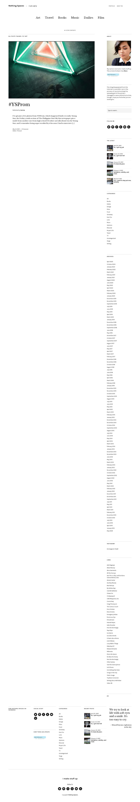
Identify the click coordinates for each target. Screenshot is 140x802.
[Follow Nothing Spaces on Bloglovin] (113, 76)
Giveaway (110, 214)
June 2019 (110, 309)
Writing (109, 243)
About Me (120, 6)
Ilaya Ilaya (110, 630)
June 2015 (110, 404)
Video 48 (109, 683)
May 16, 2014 (16, 129)
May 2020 (110, 285)
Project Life (110, 230)
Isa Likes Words (111, 635)
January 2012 (111, 491)
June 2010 (110, 523)
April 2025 (110, 261)
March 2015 (110, 412)
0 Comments (25, 129)
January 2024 (111, 267)
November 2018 (111, 325)
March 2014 (110, 444)
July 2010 (109, 520)
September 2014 (112, 428)
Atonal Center (111, 580)
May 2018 (110, 333)
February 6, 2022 (118, 170)
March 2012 (110, 486)
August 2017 (110, 343)
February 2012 (111, 488)
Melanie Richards (112, 649)
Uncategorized (111, 238)
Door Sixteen (111, 609)
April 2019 (110, 314)
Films (108, 209)
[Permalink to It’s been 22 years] (110, 164)
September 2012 (112, 475)
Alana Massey (111, 568)
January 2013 (111, 467)
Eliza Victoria (110, 612)
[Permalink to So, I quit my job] (110, 148)
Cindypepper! (111, 596)
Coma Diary (110, 601)
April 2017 (110, 351)
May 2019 (109, 312)
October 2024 (111, 264)
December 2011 (111, 494)
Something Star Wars (113, 670)
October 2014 (111, 425)
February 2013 (111, 465)
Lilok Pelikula (110, 641)
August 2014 (110, 430)
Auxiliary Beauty (111, 583)
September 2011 (111, 499)
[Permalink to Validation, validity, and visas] (110, 173)
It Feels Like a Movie (113, 638)
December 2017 (111, 335)
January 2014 (111, 449)
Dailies (88, 17)
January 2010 (111, 528)
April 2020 (110, 288)
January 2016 (111, 385)
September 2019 (112, 304)
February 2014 (111, 446)
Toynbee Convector (113, 678)
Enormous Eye (111, 617)
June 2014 (110, 436)
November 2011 (111, 496)
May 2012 (109, 483)
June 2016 (110, 372)
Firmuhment (110, 620)
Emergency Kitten (112, 614)
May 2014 (109, 438)
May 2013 (109, 459)
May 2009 (110, 531)
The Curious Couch (112, 606)
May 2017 (109, 349)
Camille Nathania (112, 591)
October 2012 (111, 473)
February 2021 (111, 275)
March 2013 (110, 462)
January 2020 (111, 296)
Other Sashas (111, 662)
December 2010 (111, 515)
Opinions (109, 225)
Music (75, 17)
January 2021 (111, 277)
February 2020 (111, 293)
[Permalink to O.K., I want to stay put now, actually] (110, 181)
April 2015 (110, 409)
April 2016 (110, 378)
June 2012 (110, 480)
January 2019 (111, 319)
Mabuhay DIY (110, 646)
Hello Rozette (111, 625)
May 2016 (109, 375)
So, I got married (119, 155)
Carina (22, 110)
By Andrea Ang (111, 588)
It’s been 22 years (119, 164)
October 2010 (111, 517)
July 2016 (109, 370)
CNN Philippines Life (113, 598)
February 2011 (111, 512)
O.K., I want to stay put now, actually (122, 181)
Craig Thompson (112, 604)
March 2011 (110, 509)
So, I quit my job (119, 147)
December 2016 (111, 359)
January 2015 (111, 417)
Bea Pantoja (110, 585)
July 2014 (109, 433)
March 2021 (110, 272)
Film (101, 17)
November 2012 (111, 470)
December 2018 (111, 322)
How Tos (109, 217)
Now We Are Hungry (112, 659)
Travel (49, 17)
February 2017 (111, 356)
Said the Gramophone (113, 664)
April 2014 (110, 441)
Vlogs (108, 241)
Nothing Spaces (16, 6)
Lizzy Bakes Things (112, 643)
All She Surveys (111, 573)
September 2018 (112, 327)
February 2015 (111, 415)
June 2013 (110, 457)
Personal (19, 131)
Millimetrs (110, 651)
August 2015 (110, 399)
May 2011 (109, 504)
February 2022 (111, 269)
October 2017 (111, 338)
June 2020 (110, 283)
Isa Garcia (110, 633)
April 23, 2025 (117, 145)
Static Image (111, 675)
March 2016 (110, 380)
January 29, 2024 (118, 162)
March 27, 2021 (118, 178)
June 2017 (110, 346)
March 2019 (110, 317)
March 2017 (110, 354)
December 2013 (111, 451)
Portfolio (112, 6)
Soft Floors (110, 667)
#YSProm (19, 104)
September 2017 (112, 341)
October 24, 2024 (118, 154)
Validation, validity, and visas (121, 172)
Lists (108, 220)
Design (109, 206)
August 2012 (110, 478)
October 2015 (111, 393)
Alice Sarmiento (111, 570)
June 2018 (110, 330)
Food (108, 212)
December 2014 (111, 420)
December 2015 (111, 388)
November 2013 (111, 454)
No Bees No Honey (112, 657)
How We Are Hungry (112, 627)
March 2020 (110, 290)
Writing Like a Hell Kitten (114, 680)
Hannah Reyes (111, 622)
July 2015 (109, 401)
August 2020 (111, 280)
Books (62, 17)
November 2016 (111, 362)
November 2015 (111, 391)
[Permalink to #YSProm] (52, 98)
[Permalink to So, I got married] (110, 156)
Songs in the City (112, 672)
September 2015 (112, 396)
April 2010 (110, 525)
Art (38, 17)
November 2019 (111, 301)
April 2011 (109, 507)
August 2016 (110, 367)
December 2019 (111, 298)
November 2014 (111, 422)
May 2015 (109, 407)
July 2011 (109, 502)
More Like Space (112, 654)
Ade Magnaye (111, 565)
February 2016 (111, 383)
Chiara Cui (110, 593)
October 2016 (111, 364)
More (125, 71)
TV (107, 235)
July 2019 (109, 306)
